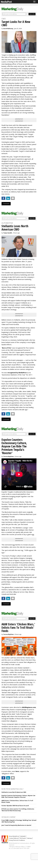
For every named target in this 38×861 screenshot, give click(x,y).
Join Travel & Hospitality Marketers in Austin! (16, 825)
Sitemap (29, 838)
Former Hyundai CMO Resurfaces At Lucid (15, 805)
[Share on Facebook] (3, 198)
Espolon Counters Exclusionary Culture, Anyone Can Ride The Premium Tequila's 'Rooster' (18, 796)
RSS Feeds (23, 838)
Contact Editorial (13, 838)
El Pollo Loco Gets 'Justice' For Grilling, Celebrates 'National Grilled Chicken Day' (18, 810)
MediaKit (22, 836)
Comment (6, 204)
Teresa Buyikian (8, 456)
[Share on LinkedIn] (8, 198)
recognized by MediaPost (17, 373)
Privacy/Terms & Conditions (17, 840)
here (3, 530)
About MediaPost (14, 836)
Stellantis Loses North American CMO (14, 792)
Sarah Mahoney (8, 28)
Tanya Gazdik (7, 233)
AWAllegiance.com (29, 707)
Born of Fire (6, 348)
